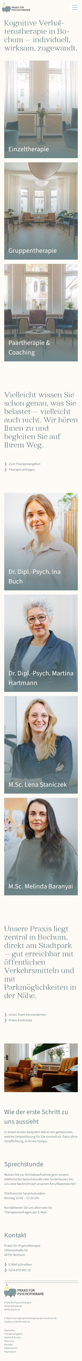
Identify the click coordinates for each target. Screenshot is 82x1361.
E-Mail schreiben (20, 1264)
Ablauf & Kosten (12, 1337)
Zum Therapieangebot (24, 464)
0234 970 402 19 (20, 1270)
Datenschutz (10, 1348)
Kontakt (8, 1344)
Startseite (9, 1330)
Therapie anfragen (22, 469)
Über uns (9, 1341)
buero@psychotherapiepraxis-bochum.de (34, 1318)
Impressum (10, 1351)
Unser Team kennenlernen (27, 1014)
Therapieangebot (13, 1334)
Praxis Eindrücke (20, 1020)
